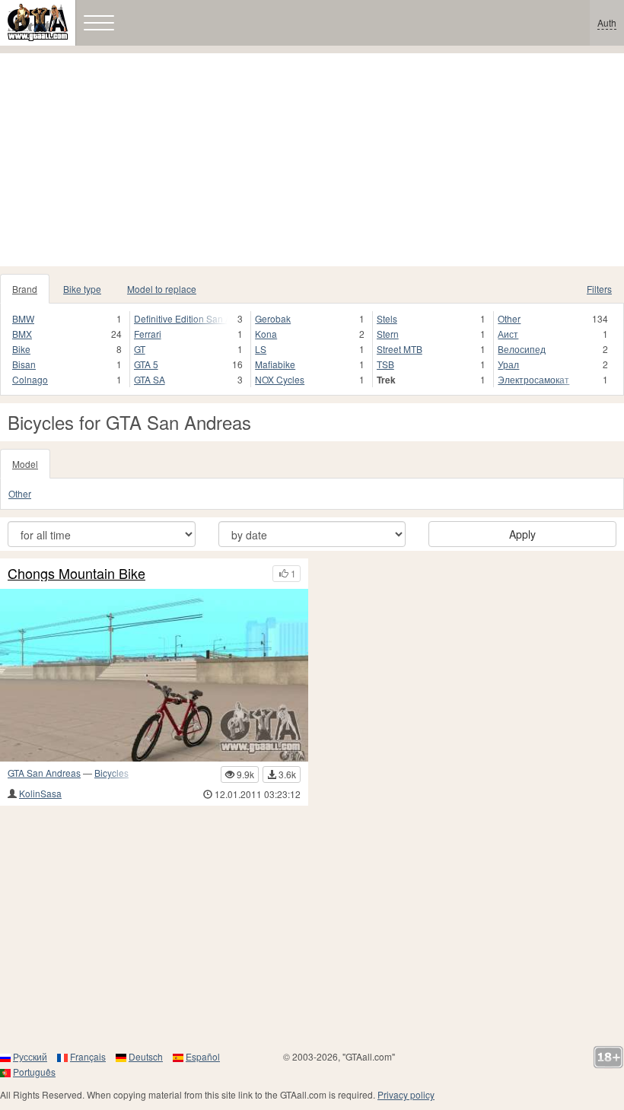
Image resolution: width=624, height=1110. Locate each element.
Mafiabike (275, 364)
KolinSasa (40, 793)
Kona (266, 333)
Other (509, 318)
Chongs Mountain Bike (76, 573)
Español (203, 1056)
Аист (508, 333)
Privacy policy (406, 1094)
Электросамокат (533, 379)
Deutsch (146, 1056)
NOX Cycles (279, 379)
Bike (21, 348)
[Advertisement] (312, 159)
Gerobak (273, 318)
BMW (23, 318)
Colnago (30, 379)
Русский (30, 1056)
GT (139, 348)
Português (34, 1071)
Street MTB (399, 348)
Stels (387, 318)
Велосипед (522, 348)
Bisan (24, 364)
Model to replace (161, 288)
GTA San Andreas (44, 772)
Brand (24, 288)
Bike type (82, 288)
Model (25, 463)
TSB (385, 364)
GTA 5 (146, 364)
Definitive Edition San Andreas (181, 318)
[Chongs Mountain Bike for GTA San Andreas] (154, 675)
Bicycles (111, 772)
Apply (522, 534)
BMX (22, 333)
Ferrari (147, 333)
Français (88, 1056)
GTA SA (149, 379)
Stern (388, 333)
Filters (599, 288)
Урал (508, 364)
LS (260, 348)
